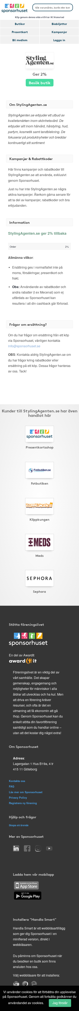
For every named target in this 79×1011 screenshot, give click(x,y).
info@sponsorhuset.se (24, 346)
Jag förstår (59, 1002)
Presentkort (20, 32)
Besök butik (39, 82)
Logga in (59, 40)
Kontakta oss (17, 781)
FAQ (11, 786)
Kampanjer (59, 32)
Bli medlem (19, 40)
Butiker (20, 24)
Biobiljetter (59, 24)
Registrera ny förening (23, 803)
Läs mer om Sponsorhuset (25, 792)
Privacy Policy (18, 797)
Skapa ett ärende (19, 825)
